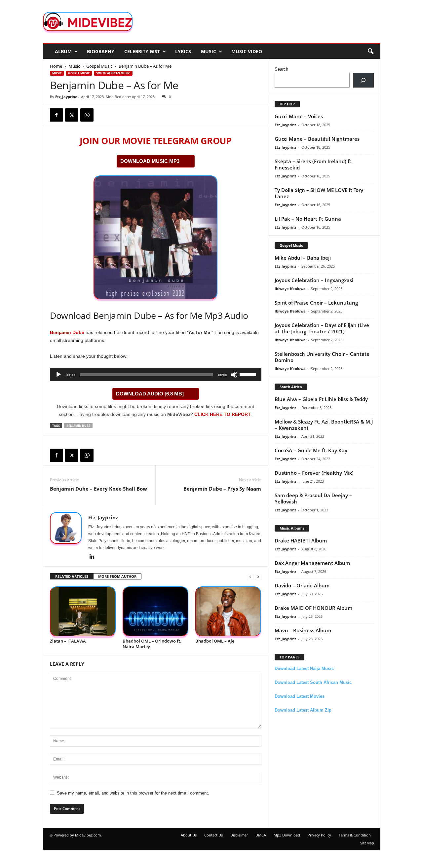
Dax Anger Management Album (312, 563)
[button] (370, 51)
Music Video (246, 51)
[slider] (249, 374)
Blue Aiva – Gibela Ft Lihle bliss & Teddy (321, 399)
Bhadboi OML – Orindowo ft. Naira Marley (152, 643)
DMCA (260, 835)
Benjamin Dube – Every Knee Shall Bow (98, 488)
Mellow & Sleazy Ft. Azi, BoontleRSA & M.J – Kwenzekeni (324, 424)
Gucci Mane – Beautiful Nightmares (317, 138)
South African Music (113, 73)
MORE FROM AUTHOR (117, 576)
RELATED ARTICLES (71, 576)
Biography (100, 51)
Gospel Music (99, 66)
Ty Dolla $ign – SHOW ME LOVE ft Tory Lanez (319, 193)
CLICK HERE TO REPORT (222, 414)
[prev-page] (250, 576)
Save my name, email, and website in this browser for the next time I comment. (133, 793)
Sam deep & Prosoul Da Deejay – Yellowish (313, 498)
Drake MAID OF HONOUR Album (313, 608)
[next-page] (258, 576)
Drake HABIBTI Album (301, 540)
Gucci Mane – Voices (299, 116)
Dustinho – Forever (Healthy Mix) (314, 472)
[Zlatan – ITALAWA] (83, 611)
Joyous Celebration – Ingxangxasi (314, 280)
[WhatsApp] (87, 115)
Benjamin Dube (67, 332)
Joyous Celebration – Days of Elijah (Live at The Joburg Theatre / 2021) (322, 328)
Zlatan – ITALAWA (68, 641)
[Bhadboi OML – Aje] (228, 611)
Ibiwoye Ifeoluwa (290, 288)
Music (208, 51)
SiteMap (367, 842)
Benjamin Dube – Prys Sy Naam (222, 488)
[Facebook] (56, 115)
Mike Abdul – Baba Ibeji (303, 257)
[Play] (58, 374)
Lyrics (183, 51)
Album (63, 51)
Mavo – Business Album (303, 630)
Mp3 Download (287, 835)
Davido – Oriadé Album (302, 585)
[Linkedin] (92, 557)
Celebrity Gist (142, 51)
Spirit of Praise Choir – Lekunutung (316, 302)
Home (56, 66)
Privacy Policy (319, 835)
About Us (189, 835)
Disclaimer (239, 835)
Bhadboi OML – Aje (214, 641)
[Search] (363, 80)
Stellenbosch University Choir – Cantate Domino (322, 357)
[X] (71, 115)
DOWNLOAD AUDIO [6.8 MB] (150, 393)
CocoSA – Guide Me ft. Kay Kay (311, 450)
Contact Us (213, 835)
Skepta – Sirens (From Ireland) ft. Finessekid (314, 164)
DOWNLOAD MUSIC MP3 (149, 161)
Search (281, 69)
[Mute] (234, 374)
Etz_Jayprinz (66, 96)
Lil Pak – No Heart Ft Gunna (308, 218)
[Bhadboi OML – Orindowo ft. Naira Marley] (156, 611)
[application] (155, 374)
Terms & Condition (355, 835)
